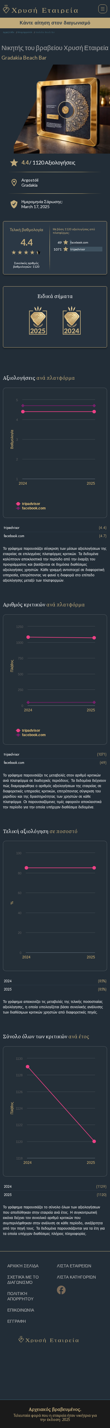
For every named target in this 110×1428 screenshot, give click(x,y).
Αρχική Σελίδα (8, 33)
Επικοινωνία (20, 1310)
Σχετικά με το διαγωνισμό (23, 1279)
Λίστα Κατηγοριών (76, 1277)
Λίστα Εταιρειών (74, 1266)
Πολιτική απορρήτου (20, 1296)
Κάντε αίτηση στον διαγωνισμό (55, 22)
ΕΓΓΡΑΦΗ (16, 1321)
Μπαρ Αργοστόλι (25, 33)
